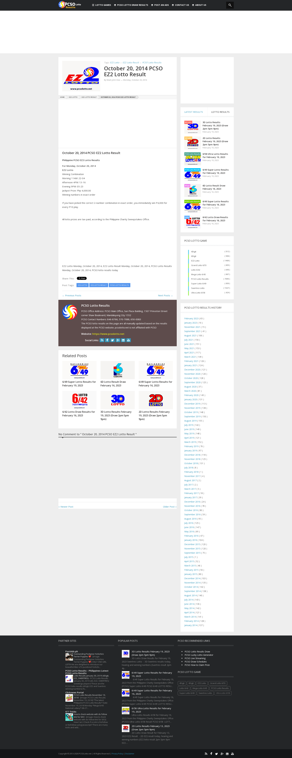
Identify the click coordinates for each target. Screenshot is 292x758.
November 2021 (192, 327)
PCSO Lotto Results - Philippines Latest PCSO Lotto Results (86, 672)
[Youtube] (128, 340)
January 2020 (191, 399)
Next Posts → (165, 295)
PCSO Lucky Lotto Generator (199, 654)
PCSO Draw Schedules (196, 661)
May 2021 (189, 348)
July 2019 (189, 425)
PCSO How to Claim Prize (197, 664)
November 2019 (192, 407)
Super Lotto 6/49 (198, 283)
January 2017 (191, 497)
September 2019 (192, 416)
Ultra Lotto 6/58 (198, 292)
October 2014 (191, 586)
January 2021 (191, 365)
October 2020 (191, 378)
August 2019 (190, 420)
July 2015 (189, 557)
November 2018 (192, 459)
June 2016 (189, 527)
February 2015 (191, 569)
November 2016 (192, 505)
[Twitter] (112, 340)
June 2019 (189, 429)
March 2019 (190, 442)
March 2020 (190, 390)
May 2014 (189, 608)
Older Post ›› (170, 506)
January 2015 (191, 574)
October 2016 (191, 510)
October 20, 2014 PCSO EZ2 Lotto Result (133, 71)
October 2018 (191, 463)
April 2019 (189, 437)
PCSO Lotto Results (192, 154)
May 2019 (189, 433)
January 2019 (191, 450)
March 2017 (190, 488)
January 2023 (191, 322)
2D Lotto (188, 138)
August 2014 (190, 595)
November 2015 (192, 548)
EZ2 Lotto (195, 260)
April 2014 (189, 612)
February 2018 (191, 471)
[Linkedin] (123, 340)
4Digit (193, 251)
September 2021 (192, 331)
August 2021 (190, 335)
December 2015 (192, 544)
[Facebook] (107, 340)
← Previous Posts (71, 295)
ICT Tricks (70, 711)
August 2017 (190, 480)
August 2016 (190, 518)
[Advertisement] (146, 32)
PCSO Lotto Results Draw (197, 651)
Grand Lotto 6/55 (199, 265)
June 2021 (189, 344)
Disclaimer (129, 753)
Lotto (187, 217)
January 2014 (191, 625)
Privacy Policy (118, 753)
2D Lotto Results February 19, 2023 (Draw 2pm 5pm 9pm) (215, 141)
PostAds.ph (71, 651)
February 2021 (191, 361)
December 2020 (192, 369)
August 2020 (190, 386)
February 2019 (191, 446)
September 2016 (192, 514)
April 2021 (189, 352)
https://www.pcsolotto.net (108, 334)
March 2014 (190, 616)
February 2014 (191, 621)
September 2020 (192, 382)
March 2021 (190, 356)
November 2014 (192, 582)
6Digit (187, 186)
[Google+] (118, 340)
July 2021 (189, 339)
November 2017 (192, 476)
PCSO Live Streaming (195, 658)
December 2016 (192, 501)
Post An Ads (161, 5)
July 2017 (189, 484)
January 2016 (191, 540)
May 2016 (189, 531)
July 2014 (189, 599)
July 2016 (189, 523)
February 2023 (191, 318)
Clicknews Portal (74, 692)
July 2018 (189, 467)
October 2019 (191, 412)
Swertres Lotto (198, 288)
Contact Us (182, 5)
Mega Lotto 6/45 (198, 274)
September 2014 (192, 591)
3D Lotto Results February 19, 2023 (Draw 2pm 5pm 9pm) (215, 125)
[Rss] (102, 340)
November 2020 (192, 373)
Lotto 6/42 (195, 269)
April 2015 (189, 561)
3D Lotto (188, 122)
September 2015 (192, 552)
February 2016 (191, 535)
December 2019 (192, 403)
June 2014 (189, 603)
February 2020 (191, 395)
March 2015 (190, 565)
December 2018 (192, 454)
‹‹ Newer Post (65, 506)
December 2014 (192, 578)
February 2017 (191, 493)
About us (200, 5)
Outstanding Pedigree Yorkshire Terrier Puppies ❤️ (89, 655)
